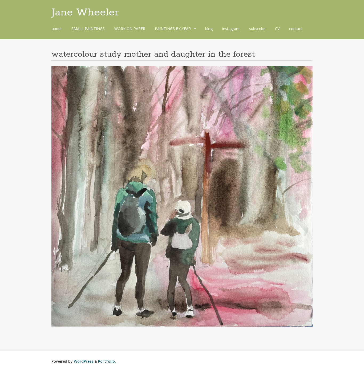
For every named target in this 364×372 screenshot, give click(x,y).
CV (277, 28)
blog (209, 28)
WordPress (83, 361)
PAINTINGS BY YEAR (173, 28)
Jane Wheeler (85, 12)
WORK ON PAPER (129, 28)
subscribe (257, 28)
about (57, 28)
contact (295, 28)
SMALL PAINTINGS (88, 28)
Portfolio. (107, 361)
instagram (231, 28)
